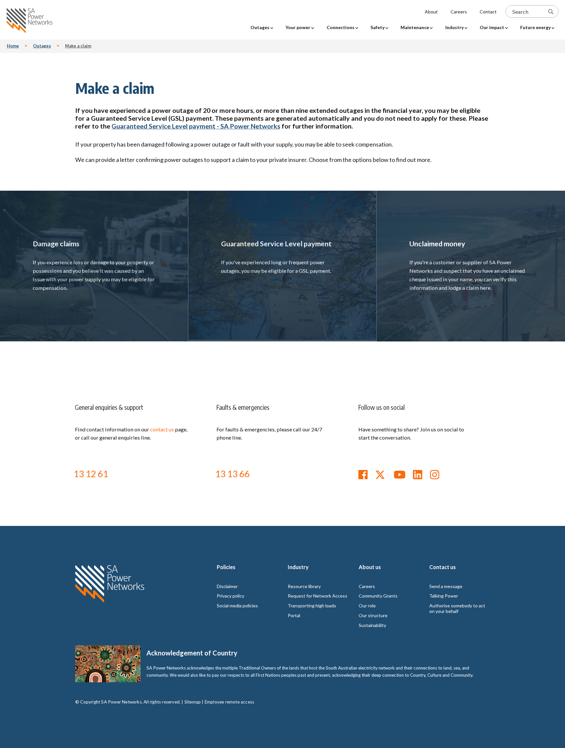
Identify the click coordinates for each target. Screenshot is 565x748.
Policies (226, 567)
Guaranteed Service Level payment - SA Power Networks (195, 126)
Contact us (442, 567)
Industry (298, 567)
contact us (162, 429)
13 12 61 (91, 473)
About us (370, 567)
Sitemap (192, 702)
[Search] (550, 11)
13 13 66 (232, 473)
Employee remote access (229, 702)
